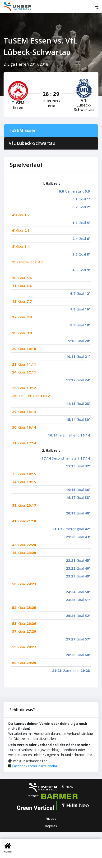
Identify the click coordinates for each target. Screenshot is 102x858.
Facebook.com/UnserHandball (35, 766)
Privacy (51, 819)
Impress (51, 826)
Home (8, 851)
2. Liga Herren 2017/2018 (26, 64)
